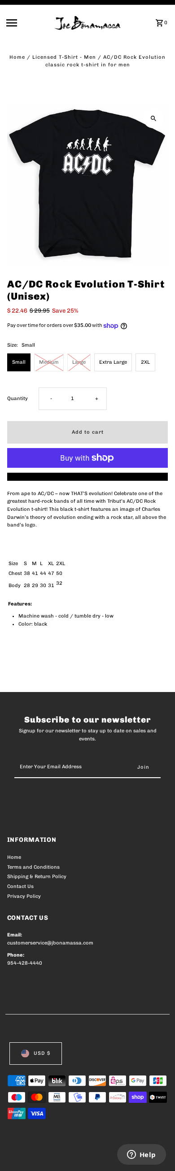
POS (112, 1154)
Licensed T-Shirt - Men (64, 57)
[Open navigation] (27, 23)
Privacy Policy (24, 896)
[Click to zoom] (153, 118)
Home (17, 57)
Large (79, 362)
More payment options (87, 476)
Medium (49, 362)
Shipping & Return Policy (36, 876)
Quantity (17, 398)
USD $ (42, 1053)
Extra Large (113, 362)
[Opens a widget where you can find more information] (141, 1155)
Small (19, 362)
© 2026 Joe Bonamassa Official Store (55, 1154)
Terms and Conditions (33, 867)
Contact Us (20, 886)
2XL (145, 362)
